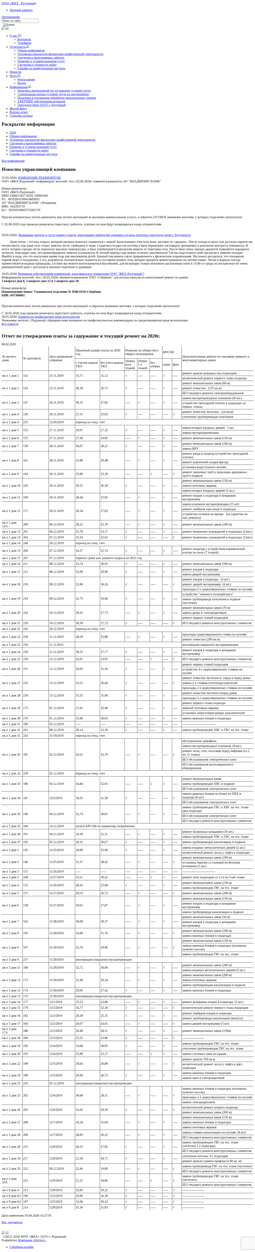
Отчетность (18, 47)
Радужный (28, 3)
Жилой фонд (18, 108)
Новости (15, 72)
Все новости (10, 324)
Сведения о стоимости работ (37, 64)
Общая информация (31, 50)
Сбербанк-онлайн (22, 1247)
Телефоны (24, 43)
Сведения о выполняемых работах (41, 57)
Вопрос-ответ (19, 112)
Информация (19, 87)
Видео (22, 83)
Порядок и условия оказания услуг (41, 61)
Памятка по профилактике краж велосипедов (49, 316)
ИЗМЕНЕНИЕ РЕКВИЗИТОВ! (39, 177)
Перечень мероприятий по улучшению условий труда (54, 90)
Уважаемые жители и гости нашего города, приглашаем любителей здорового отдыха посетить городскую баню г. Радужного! (104, 235)
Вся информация (13, 160)
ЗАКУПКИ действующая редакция (41, 101)
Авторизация (11, 16)
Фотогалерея (26, 79)
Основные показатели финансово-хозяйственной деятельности (60, 54)
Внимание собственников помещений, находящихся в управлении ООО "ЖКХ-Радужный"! (81, 273)
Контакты (24, 39)
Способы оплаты (21, 115)
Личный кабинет (21, 10)
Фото (14, 76)
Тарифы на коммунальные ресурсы (41, 68)
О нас (14, 35)
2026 (13, 132)
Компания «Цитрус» (32, 1240)
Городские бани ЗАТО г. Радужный (42, 105)
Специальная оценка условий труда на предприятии (53, 94)
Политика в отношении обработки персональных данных (57, 97)
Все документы (12, 1222)
